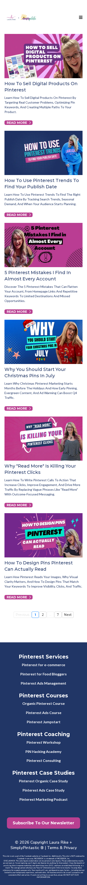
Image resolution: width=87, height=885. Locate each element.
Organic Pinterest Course (43, 703)
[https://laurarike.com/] (21, 17)
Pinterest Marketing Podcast (43, 799)
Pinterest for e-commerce (43, 665)
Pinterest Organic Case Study (43, 781)
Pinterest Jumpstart (43, 722)
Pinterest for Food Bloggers (43, 674)
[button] (80, 17)
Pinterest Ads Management (43, 683)
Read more (17, 123)
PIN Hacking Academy (43, 751)
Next (68, 615)
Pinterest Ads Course (43, 712)
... (50, 615)
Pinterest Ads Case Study (44, 790)
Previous (22, 615)
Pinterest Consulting (44, 760)
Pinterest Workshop (44, 742)
